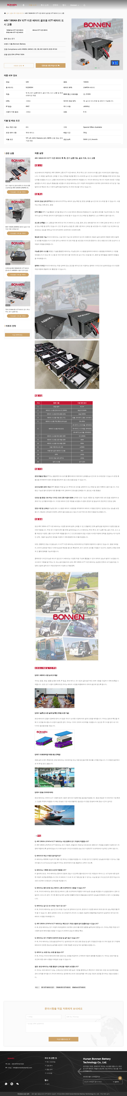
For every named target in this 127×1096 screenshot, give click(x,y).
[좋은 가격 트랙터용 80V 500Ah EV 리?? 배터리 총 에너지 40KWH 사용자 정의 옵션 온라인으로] (17, 252)
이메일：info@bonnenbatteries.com (19, 1068)
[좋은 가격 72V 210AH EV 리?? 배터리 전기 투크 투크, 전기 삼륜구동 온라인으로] (17, 293)
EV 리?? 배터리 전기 (47, 987)
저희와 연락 (18, 66)
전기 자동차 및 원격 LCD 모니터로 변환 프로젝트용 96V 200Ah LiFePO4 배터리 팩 (17, 188)
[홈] (12, 5)
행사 (64, 5)
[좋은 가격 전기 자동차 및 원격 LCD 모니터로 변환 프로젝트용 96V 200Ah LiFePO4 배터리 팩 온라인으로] (17, 170)
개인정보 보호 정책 (23, 1094)
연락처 (55, 5)
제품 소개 (32, 5)
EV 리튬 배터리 (18, 13)
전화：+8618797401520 (15, 1064)
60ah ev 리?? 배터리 (78, 987)
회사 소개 (44, 5)
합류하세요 (117, 1082)
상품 (10, 13)
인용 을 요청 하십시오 (50, 65)
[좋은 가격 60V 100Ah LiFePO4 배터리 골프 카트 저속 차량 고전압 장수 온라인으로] (17, 211)
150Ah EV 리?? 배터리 (63, 987)
